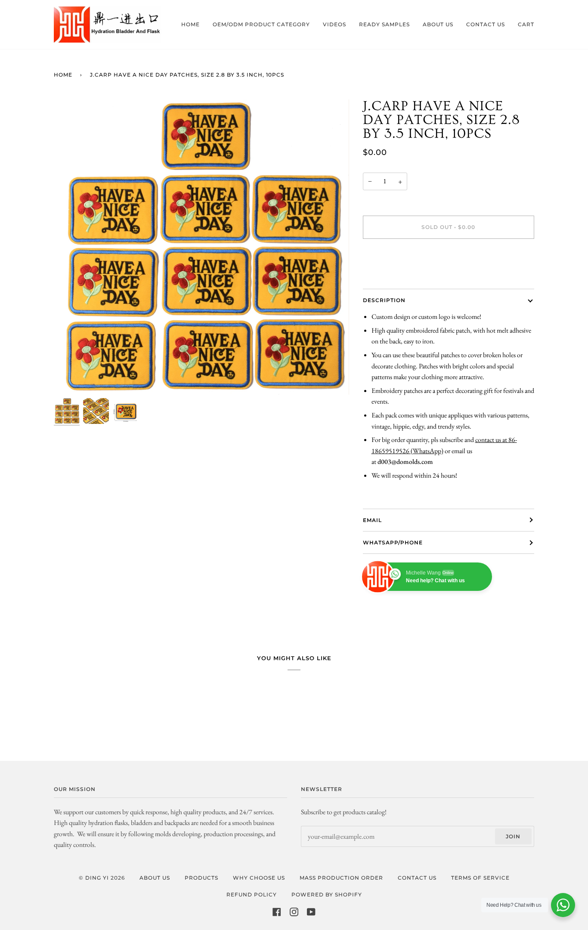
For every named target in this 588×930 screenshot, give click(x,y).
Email (372, 520)
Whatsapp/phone (393, 542)
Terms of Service (480, 877)
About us (154, 877)
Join (513, 836)
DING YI (97, 877)
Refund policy (251, 894)
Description (384, 300)
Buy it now (448, 263)
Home (63, 74)
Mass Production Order (341, 877)
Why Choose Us (259, 877)
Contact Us (417, 877)
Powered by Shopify (326, 894)
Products (201, 877)
